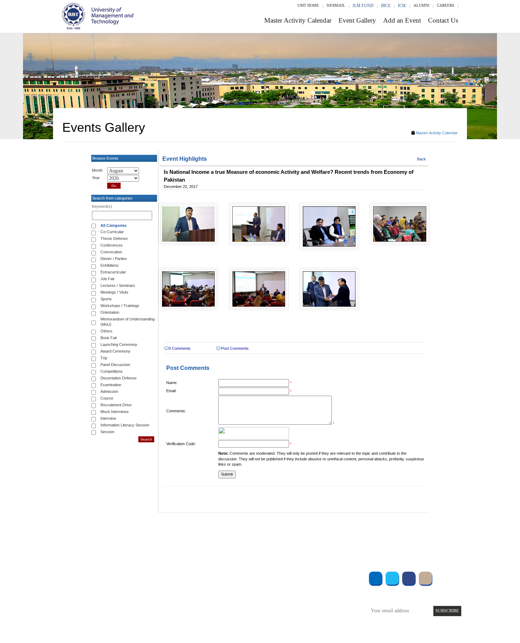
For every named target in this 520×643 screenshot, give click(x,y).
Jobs (206, 624)
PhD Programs (146, 605)
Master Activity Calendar (297, 20)
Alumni (421, 5)
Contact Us (443, 20)
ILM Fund (363, 5)
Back (421, 159)
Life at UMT (213, 605)
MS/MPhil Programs (152, 595)
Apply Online (146, 614)
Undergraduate (147, 576)
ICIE (402, 5)
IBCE (386, 5)
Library (312, 576)
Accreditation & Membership (230, 586)
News (207, 614)
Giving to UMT (216, 595)
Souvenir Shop (319, 614)
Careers (445, 5)
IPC (308, 586)
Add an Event (402, 20)
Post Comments (235, 348)
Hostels (312, 595)
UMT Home (308, 5)
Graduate (141, 586)
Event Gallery (357, 20)
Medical (313, 605)
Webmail (336, 5)
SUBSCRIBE (447, 610)
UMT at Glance (216, 576)
